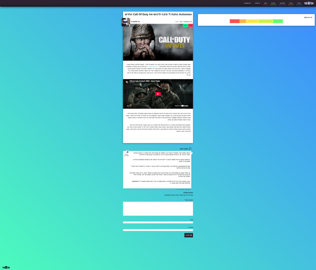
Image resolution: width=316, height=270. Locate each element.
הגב (189, 186)
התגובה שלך (188, 200)
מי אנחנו (257, 3)
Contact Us (247, 3)
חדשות (186, 25)
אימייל (190, 227)
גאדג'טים (282, 3)
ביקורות (273, 3)
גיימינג (291, 3)
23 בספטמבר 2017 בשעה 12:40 (184, 189)
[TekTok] (309, 3)
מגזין (265, 3)
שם (191, 220)
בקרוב (190, 25)
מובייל (299, 3)
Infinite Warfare (153, 66)
